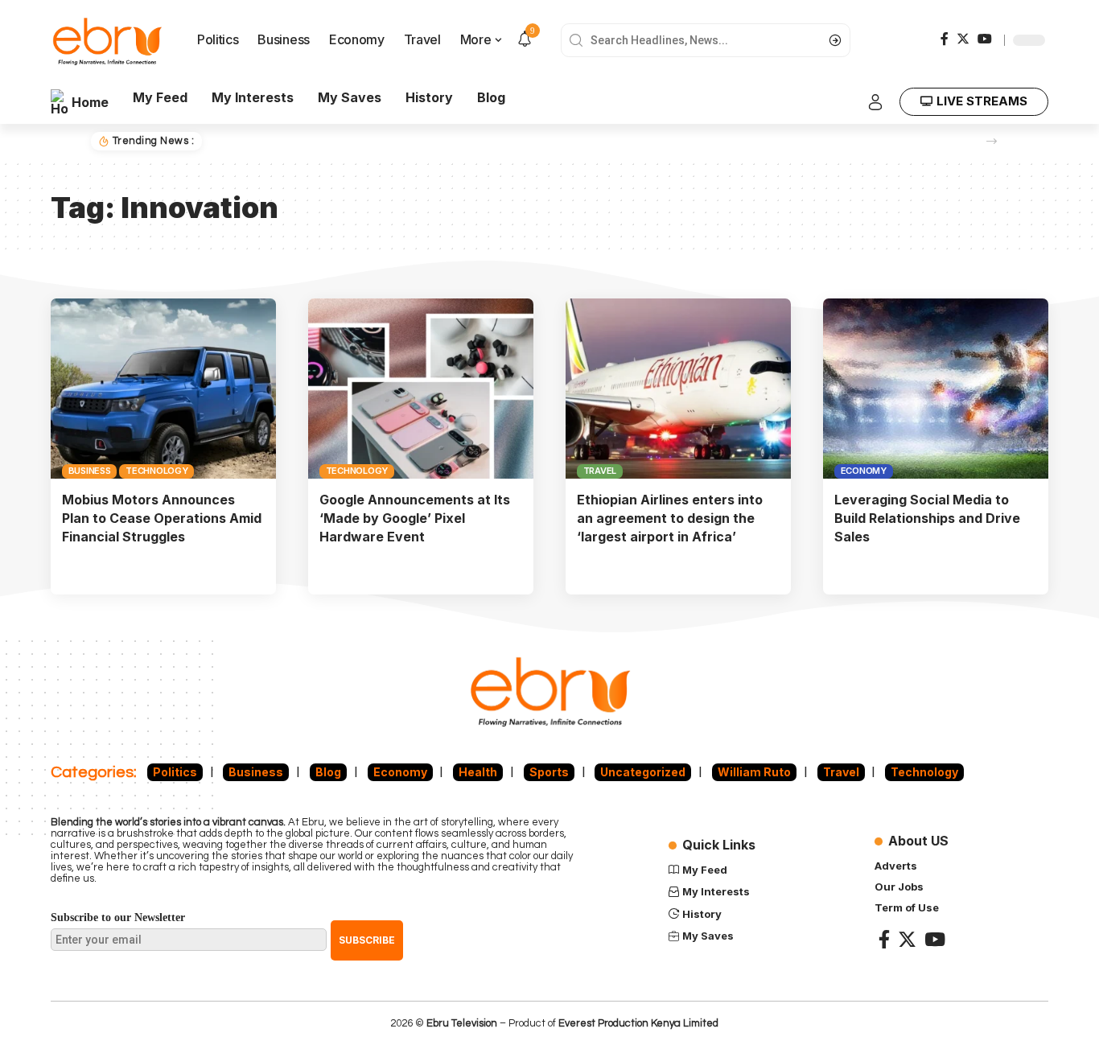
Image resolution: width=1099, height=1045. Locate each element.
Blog (328, 772)
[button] (991, 141)
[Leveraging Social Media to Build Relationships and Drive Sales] (935, 388)
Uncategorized (642, 772)
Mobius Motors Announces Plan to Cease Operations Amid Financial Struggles (161, 518)
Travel (600, 470)
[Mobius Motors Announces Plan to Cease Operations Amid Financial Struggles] (163, 388)
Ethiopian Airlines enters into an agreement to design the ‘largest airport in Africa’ (670, 518)
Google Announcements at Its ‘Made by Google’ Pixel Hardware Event (414, 518)
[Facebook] (944, 38)
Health (478, 772)
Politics (175, 772)
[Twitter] (963, 38)
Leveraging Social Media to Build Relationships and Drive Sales (927, 518)
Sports (549, 772)
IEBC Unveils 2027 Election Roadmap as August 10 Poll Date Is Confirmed (416, 140)
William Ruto (754, 772)
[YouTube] (984, 38)
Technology (157, 470)
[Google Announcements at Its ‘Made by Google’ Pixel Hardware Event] (420, 388)
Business (89, 470)
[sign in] (875, 102)
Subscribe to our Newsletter (118, 917)
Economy (864, 470)
